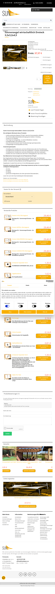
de (20, 4)
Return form (18, 519)
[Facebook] (20, 574)
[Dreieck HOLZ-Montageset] (7, 217)
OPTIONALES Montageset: (33, 57)
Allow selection (27, 312)
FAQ (16, 524)
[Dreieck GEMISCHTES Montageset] (7, 252)
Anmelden (4, 517)
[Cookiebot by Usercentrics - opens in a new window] (47, 281)
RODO (29, 524)
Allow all (45, 312)
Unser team (18, 530)
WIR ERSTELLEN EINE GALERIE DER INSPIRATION (20, 535)
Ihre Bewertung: (7, 416)
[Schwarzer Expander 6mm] (7, 264)
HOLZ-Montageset (47, 60)
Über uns (17, 532)
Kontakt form (5, 524)
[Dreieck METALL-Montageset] (7, 229)
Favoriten (4, 522)
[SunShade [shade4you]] (35, 101)
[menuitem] (13, 24)
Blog (16, 526)
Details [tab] (27, 285)
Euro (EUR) (27, 4)
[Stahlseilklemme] (7, 345)
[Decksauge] (7, 320)
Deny (10, 312)
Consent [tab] (9, 285)
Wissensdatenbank (19, 528)
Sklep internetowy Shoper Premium (27, 585)
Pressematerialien (19, 522)
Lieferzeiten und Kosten (33, 519)
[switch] (21, 306)
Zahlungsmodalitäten (33, 521)
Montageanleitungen (20, 521)
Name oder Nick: (7, 410)
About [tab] (45, 285)
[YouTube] (30, 574)
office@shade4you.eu (20, 2)
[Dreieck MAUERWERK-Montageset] (7, 241)
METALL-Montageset (47, 67)
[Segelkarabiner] (7, 275)
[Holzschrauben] (7, 334)
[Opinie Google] (34, 574)
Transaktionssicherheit (33, 517)
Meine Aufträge (6, 521)
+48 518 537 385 (8, 2)
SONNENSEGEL (36, 91)
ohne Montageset (46, 57)
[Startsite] (12, 12)
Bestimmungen (31, 522)
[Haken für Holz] (7, 376)
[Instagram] (25, 574)
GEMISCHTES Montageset (46, 72)
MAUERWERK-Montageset (46, 64)
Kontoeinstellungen (7, 519)
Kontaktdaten (18, 517)
